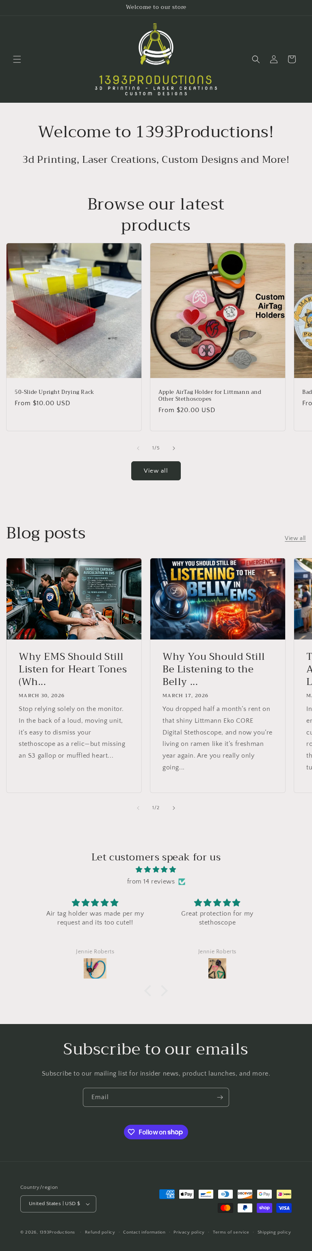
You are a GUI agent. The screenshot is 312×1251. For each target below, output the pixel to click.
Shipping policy (274, 1232)
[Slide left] (138, 448)
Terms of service (231, 1232)
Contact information (144, 1232)
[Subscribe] (220, 1097)
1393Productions (58, 1232)
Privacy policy (189, 1232)
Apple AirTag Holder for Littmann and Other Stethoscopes (210, 396)
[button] (17, 59)
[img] (156, 870)
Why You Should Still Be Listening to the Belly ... (213, 669)
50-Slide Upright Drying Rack (54, 392)
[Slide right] (174, 448)
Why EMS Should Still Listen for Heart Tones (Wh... (73, 669)
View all (156, 470)
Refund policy (100, 1232)
